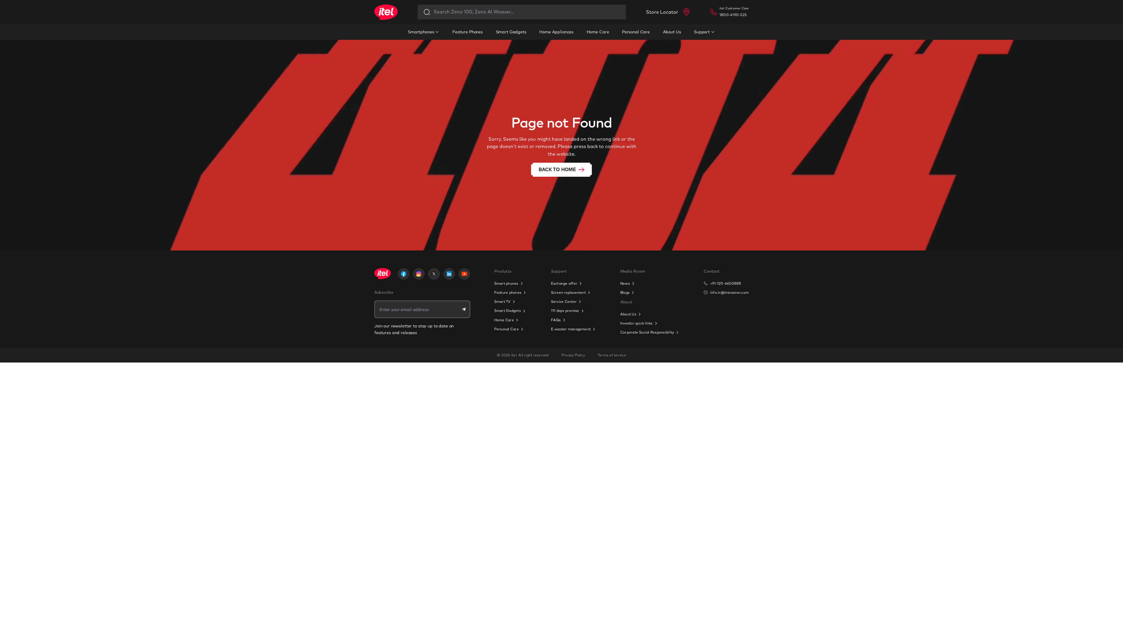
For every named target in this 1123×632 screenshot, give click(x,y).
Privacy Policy (573, 355)
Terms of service (612, 355)
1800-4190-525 (733, 15)
